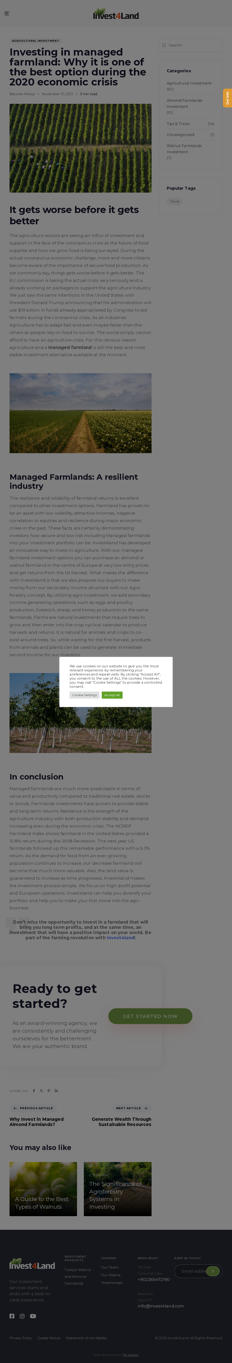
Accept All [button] (112, 695)
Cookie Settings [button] (84, 695)
